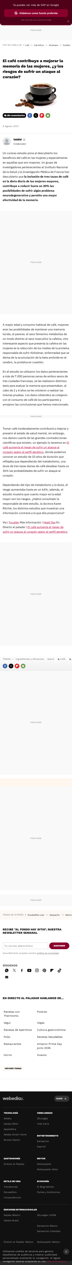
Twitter (35, 115)
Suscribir (59, 945)
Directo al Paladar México (18, 1242)
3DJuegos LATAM (46, 1215)
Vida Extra (43, 1123)
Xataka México (12, 1215)
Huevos (42, 1055)
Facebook (29, 115)
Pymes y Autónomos (48, 1192)
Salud (50, 659)
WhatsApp (6, 970)
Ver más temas (13, 1068)
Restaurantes (12, 1044)
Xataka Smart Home (15, 1134)
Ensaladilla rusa (36, 915)
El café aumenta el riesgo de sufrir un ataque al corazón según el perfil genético (36, 447)
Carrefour (39, 45)
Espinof (41, 1146)
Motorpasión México (48, 1242)
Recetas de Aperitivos (18, 1029)
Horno (8, 1055)
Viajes (40, 1022)
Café (62, 659)
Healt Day (49, 522)
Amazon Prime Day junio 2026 (49, 1046)
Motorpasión (44, 1164)
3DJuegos (42, 1118)
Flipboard (42, 115)
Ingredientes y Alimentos (30, 659)
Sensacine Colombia (48, 1231)
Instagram (37, 970)
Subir (59, 1098)
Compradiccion (12, 1197)
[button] (19, 140)
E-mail (48, 115)
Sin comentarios (16, 115)
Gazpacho (55, 915)
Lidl (27, 45)
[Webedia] (13, 1100)
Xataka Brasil (11, 1220)
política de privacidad (48, 953)
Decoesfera (10, 1192)
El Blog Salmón (45, 1186)
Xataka (7, 1118)
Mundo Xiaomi (12, 1139)
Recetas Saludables (49, 1036)
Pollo (7, 1036)
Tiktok (59, 970)
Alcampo (53, 45)
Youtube (29, 970)
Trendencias (11, 1186)
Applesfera (10, 1129)
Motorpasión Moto (47, 1169)
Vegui (7, 1022)
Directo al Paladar (14, 1164)
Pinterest (44, 970)
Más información (56, 1261)
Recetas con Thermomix (12, 1013)
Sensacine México (47, 1225)
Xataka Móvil (11, 1123)
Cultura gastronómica (51, 1029)
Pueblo (66, 45)
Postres (42, 1011)
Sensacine (43, 1141)
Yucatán (14, 522)
